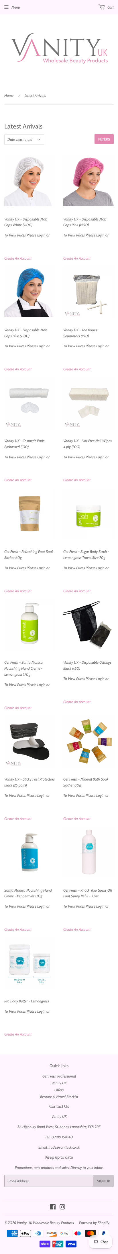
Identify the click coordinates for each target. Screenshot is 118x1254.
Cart (110, 7)
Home (8, 95)
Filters (104, 139)
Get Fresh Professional (59, 1076)
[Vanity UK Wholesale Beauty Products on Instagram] (62, 1207)
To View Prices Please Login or (27, 227)
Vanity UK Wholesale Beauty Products (45, 1222)
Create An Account (18, 258)
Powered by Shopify (94, 1222)
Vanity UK (59, 1083)
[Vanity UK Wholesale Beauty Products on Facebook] (53, 1207)
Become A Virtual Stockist (59, 1096)
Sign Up (103, 1181)
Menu (15, 7)
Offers (59, 1090)
